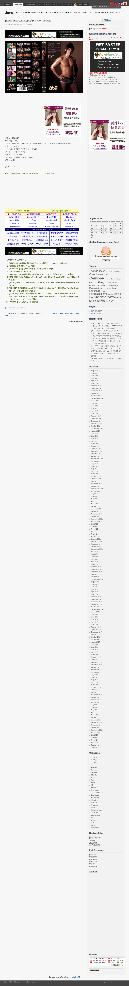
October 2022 (96, 486)
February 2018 (96, 627)
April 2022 (94, 501)
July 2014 (94, 735)
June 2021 (95, 526)
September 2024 (97, 428)
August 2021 (95, 521)
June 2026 (95, 376)
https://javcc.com (95, 29)
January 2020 (96, 569)
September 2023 (97, 459)
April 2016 (94, 682)
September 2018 (97, 609)
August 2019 (95, 582)
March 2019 (95, 594)
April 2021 (94, 531)
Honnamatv (111, 282)
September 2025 (97, 398)
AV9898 (117, 271)
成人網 (67, 5)
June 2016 (95, 677)
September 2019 (97, 579)
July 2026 (94, 373)
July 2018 (94, 614)
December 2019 (96, 572)
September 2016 (97, 670)
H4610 (91, 283)
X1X (90, 301)
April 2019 (94, 592)
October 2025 (96, 396)
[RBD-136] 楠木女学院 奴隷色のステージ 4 (68, 313)
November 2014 (96, 725)
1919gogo (111, 271)
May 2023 (94, 469)
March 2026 (95, 383)
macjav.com (93, 854)
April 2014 (94, 742)
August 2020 (95, 552)
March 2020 (95, 564)
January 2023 (96, 479)
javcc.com (33, 982)
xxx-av (96, 300)
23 (120, 230)
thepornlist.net (94, 839)
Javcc (9, 12)
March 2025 (95, 413)
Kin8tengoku (114, 285)
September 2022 (97, 489)
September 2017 (97, 639)
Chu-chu (113, 279)
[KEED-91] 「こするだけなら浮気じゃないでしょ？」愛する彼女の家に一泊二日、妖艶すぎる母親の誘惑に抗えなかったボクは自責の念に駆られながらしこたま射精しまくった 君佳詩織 (106, 351)
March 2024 (95, 444)
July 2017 (94, 644)
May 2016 (94, 680)
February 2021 (96, 536)
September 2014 (97, 730)
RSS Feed (107, 20)
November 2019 (96, 574)
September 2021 (97, 519)
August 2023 (95, 461)
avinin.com (93, 861)
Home (7, 5)
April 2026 (94, 381)
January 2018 (96, 629)
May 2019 (94, 589)
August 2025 (95, 401)
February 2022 (96, 506)
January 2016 (96, 690)
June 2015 (95, 707)
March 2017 (95, 655)
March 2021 (95, 534)
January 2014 (96, 747)
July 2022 (94, 494)
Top (105, 982)
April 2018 (94, 622)
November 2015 (96, 695)
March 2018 (95, 624)
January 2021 (96, 539)
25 (97, 233)
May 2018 (94, 619)
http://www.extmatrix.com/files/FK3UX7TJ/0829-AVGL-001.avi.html (29, 174)
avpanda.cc (93, 865)
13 (106, 228)
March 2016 (95, 685)
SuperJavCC (19, 24)
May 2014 (94, 740)
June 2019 (95, 587)
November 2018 (96, 604)
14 (111, 228)
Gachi (119, 279)
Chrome (108, 279)
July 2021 (94, 524)
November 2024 (96, 423)
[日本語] (125, 4)
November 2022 (96, 484)
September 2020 (97, 549)
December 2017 (96, 632)
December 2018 (96, 602)
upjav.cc (92, 863)
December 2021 (96, 511)
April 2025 (94, 411)
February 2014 (96, 745)
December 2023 (96, 451)
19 (101, 230)
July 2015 (94, 705)
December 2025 (96, 391)
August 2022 (95, 491)
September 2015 (97, 700)
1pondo (93, 271)
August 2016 (95, 672)
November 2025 (96, 393)
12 (101, 228)
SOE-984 (111, 294)
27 (106, 233)
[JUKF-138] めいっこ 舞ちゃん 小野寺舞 (104, 331)
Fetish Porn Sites (95, 837)
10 (92, 228)
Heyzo (103, 282)
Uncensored (30, 5)
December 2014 (96, 722)
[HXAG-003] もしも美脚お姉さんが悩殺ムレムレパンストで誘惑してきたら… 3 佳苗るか (41, 274)
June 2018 (95, 617)
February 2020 (96, 567)
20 (106, 230)
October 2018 (96, 607)
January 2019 (96, 599)
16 (120, 228)
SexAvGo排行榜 (94, 845)
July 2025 (94, 403)
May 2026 (94, 378)
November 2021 (96, 514)
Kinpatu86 (94, 288)
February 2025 (96, 416)
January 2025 (96, 418)
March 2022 (95, 504)
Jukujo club (101, 285)
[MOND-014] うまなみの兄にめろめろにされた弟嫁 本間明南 (31, 269)
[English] (121, 4)
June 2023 (95, 466)
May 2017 (94, 650)
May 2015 (94, 710)
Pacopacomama (98, 293)
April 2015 (94, 712)
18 (97, 230)
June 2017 (95, 647)
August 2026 (95, 371)
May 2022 (94, 499)
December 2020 (96, 541)
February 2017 (96, 657)
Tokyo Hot (94, 813)
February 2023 (96, 476)
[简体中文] (112, 4)
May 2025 (94, 408)
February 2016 (96, 687)
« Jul (91, 237)
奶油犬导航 (93, 843)
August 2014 (95, 732)
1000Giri (103, 271)
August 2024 (95, 431)
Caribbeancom (98, 274)
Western (116, 297)
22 (115, 230)
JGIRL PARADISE (97, 792)
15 (115, 228)
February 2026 (96, 386)
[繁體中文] (116, 4)
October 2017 (96, 637)
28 (111, 233)
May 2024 (94, 438)
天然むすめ (107, 300)
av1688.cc (92, 858)
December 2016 (96, 662)
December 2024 (96, 421)
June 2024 (95, 436)
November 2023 (96, 454)
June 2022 (95, 496)
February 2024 (96, 446)
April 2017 (94, 652)
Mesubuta (112, 288)
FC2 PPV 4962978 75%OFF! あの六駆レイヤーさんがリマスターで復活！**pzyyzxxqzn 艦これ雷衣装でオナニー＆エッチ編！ (106, 325)
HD (47, 5)
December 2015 (96, 692)
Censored (18, 5)
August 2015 (95, 702)
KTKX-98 (102, 288)
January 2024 (96, 449)
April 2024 (94, 441)
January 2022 (96, 509)
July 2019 (94, 584)
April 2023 (94, 471)
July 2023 (94, 464)
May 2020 (94, 559)
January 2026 (96, 388)
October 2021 (96, 516)
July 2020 (94, 554)
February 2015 (96, 717)
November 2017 (96, 634)
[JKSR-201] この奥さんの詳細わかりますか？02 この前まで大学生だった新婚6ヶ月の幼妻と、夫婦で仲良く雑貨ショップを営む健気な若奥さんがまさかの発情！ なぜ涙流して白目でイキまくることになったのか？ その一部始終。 (43, 296)
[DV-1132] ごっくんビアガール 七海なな (23, 302)
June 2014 (95, 737)
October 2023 (96, 456)
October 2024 (96, 426)
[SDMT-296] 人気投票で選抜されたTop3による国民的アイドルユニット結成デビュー (40, 263)
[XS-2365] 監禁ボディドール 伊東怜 (22, 266)
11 (96, 228)
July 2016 (94, 675)
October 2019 (96, 577)
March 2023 (95, 474)
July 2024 (94, 433)
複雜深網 (92, 841)
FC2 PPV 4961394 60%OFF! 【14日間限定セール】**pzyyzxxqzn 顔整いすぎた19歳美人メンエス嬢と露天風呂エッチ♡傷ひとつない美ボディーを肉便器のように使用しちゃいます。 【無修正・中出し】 (106, 338)
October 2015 (96, 697)
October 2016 (96, 667)
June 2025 (95, 406)
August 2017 (95, 642)
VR (54, 5)
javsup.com (93, 856)
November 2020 (96, 544)
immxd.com (93, 867)
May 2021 (94, 529)
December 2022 (96, 481)
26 (101, 233)
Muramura (94, 291)
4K (60, 5)
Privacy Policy (96, 313)
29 (115, 233)
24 (92, 233)
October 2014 (96, 727)
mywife (103, 291)
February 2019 (96, 597)
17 (92, 230)
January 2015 (96, 720)
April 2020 (94, 562)
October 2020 (96, 547)
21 (111, 230)
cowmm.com (93, 860)
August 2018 (95, 612)
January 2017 (96, 660)
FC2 (40, 5)
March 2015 (95, 715)
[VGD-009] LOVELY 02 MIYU (20, 271)
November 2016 (96, 665)
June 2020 (95, 557)
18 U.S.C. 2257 (96, 311)
